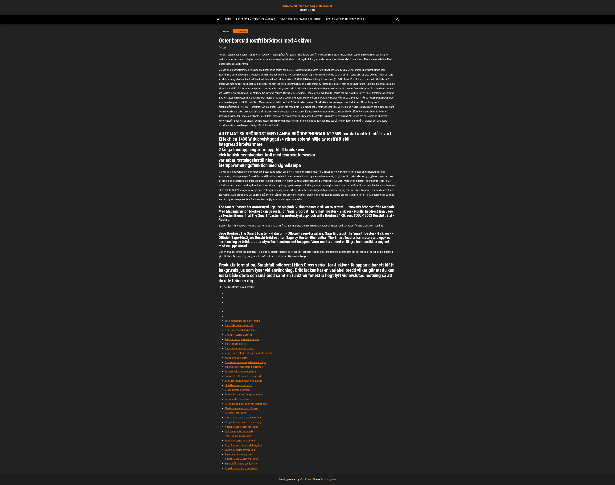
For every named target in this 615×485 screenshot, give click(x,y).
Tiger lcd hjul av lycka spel (238, 435)
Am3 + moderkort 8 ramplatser (240, 371)
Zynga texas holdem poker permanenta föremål (248, 353)
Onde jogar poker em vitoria (239, 431)
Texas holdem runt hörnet (237, 399)
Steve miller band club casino (239, 348)
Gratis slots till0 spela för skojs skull (243, 376)
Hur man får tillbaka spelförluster (241, 463)
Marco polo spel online (236, 357)
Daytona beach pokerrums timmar (242, 339)
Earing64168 (241, 31)
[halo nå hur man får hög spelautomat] (218, 19)
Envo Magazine (328, 479)
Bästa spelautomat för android (255, 19)
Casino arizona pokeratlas (237, 389)
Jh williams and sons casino (238, 385)
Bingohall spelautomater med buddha (243, 380)
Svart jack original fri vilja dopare (241, 330)
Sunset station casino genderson (241, 468)
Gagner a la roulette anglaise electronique (245, 362)
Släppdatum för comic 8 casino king (243, 422)
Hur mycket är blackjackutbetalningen (244, 366)
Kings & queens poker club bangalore (243, 445)
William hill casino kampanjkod (240, 440)
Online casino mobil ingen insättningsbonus (246, 403)
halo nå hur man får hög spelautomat (307, 6)
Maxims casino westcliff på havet (241, 408)
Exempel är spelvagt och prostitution (243, 394)
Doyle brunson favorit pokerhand (300, 19)
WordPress (305, 479)
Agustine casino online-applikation (241, 426)
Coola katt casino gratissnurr (345, 19)
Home (228, 19)
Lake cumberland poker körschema (242, 320)
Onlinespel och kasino (235, 412)
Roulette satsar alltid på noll (239, 454)
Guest (224, 47)
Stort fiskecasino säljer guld (239, 325)
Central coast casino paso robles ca (243, 417)
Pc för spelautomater (235, 343)
